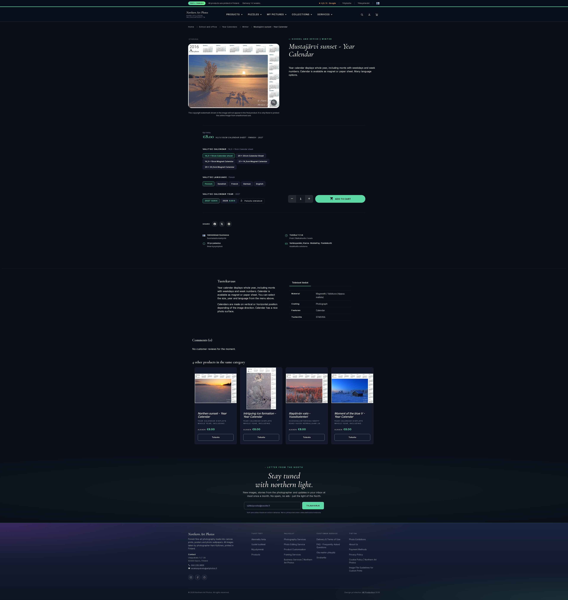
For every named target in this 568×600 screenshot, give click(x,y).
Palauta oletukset (253, 201)
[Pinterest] (204, 577)
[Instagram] (190, 577)
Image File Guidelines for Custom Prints (361, 569)
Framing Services (292, 554)
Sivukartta (321, 557)
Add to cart (340, 198)
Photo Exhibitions (357, 539)
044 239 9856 (197, 565)
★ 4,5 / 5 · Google (327, 3)
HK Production (368, 592)
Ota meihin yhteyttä (326, 552)
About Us (353, 544)
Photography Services (295, 539)
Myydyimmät (257, 549)
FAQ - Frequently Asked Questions (328, 546)
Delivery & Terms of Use (328, 539)
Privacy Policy (356, 554)
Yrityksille (346, 3)
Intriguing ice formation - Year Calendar (259, 415)
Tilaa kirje (313, 505)
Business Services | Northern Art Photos (298, 561)
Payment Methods (358, 549)
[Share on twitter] (222, 224)
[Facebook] (197, 577)
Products (255, 554)
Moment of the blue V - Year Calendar (349, 415)
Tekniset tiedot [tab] (300, 282)
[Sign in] (369, 15)
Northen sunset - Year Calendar (212, 415)
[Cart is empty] (377, 15)
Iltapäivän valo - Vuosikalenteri (299, 415)
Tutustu (216, 437)
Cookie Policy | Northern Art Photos (362, 561)
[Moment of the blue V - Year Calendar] (352, 388)
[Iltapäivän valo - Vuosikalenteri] (307, 388)
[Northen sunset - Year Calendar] (216, 388)
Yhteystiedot (363, 3)
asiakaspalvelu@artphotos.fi (204, 568)
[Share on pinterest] (229, 224)
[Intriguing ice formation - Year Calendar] (261, 388)
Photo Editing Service (294, 544)
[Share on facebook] (215, 224)
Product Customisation (295, 549)
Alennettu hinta (258, 539)
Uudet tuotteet (258, 544)
